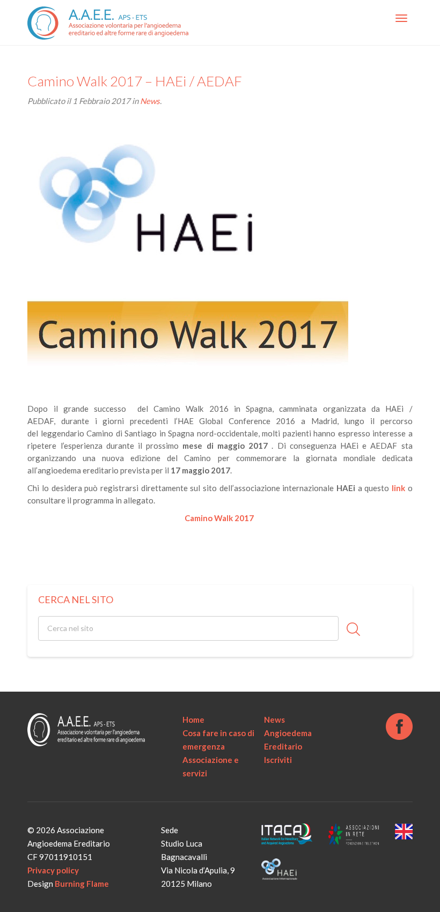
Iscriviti (278, 760)
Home (193, 719)
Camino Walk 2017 (220, 518)
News (150, 101)
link (398, 488)
